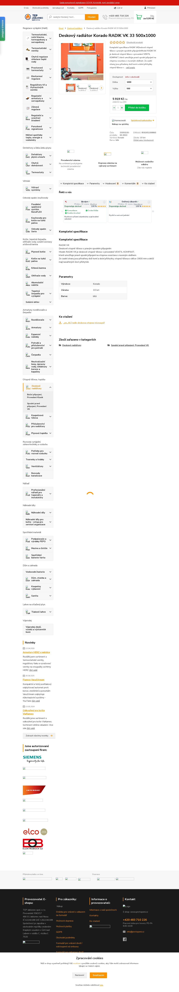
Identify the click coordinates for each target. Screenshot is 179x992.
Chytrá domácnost (37, 164)
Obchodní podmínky (40, 8)
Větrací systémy (35, 188)
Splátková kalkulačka (141, 120)
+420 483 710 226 (119, 15)
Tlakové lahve (38, 611)
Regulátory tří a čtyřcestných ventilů (38, 87)
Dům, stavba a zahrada (38, 579)
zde (101, 985)
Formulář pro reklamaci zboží (69, 952)
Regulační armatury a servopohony (37, 98)
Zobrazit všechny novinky (37, 735)
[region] (107, 211)
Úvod (61, 28)
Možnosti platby (64, 926)
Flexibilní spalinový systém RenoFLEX (36, 208)
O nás (26, 8)
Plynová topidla (39, 433)
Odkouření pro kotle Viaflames (34, 712)
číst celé (33, 670)
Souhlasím (98, 975)
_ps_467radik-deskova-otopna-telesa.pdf (84, 322)
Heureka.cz (138, 204)
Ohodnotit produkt (134, 42)
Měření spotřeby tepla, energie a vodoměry (34, 137)
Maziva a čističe (39, 548)
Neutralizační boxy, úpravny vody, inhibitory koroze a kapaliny (39, 366)
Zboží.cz (93, 204)
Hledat (92, 17)
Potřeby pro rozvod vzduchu (39, 452)
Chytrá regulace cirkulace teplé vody (39, 59)
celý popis (130, 67)
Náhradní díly (38, 512)
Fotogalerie (91, 8)
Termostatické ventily (39, 49)
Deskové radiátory (36, 387)
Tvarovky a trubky (35, 459)
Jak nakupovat (58, 8)
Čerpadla (36, 354)
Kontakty (71, 8)
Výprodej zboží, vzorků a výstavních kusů (36, 629)
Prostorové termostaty (37, 69)
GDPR (80, 8)
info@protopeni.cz (135, 931)
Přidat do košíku (137, 107)
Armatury (36, 327)
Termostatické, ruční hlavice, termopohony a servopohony (39, 38)
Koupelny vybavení (36, 587)
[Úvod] (34, 17)
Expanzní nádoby (35, 335)
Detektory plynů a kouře (38, 155)
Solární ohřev (32, 302)
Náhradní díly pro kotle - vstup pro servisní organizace (35, 522)
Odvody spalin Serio (38, 230)
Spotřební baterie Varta (38, 556)
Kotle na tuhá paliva (38, 260)
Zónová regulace (35, 108)
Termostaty (37, 172)
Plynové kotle (38, 251)
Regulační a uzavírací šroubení (37, 118)
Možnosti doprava (64, 920)
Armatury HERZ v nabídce (36, 652)
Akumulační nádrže (37, 283)
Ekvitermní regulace (36, 77)
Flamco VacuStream (33, 679)
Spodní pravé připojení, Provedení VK (36, 406)
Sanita (34, 595)
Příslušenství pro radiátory (38, 425)
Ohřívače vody (38, 275)
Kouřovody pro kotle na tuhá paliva (38, 220)
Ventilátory (37, 466)
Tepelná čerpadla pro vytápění (37, 293)
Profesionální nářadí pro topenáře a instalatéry (38, 494)
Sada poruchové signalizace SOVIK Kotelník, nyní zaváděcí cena (89, 2)
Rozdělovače (37, 319)
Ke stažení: (95, 921)
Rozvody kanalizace (36, 474)
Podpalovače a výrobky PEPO (38, 540)
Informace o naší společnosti (103, 910)
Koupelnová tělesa (37, 416)
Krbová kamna (38, 268)
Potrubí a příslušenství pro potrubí (37, 345)
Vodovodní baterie (35, 572)
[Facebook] (126, 940)
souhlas (76, 963)
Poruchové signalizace (37, 127)
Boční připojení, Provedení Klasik (35, 396)
